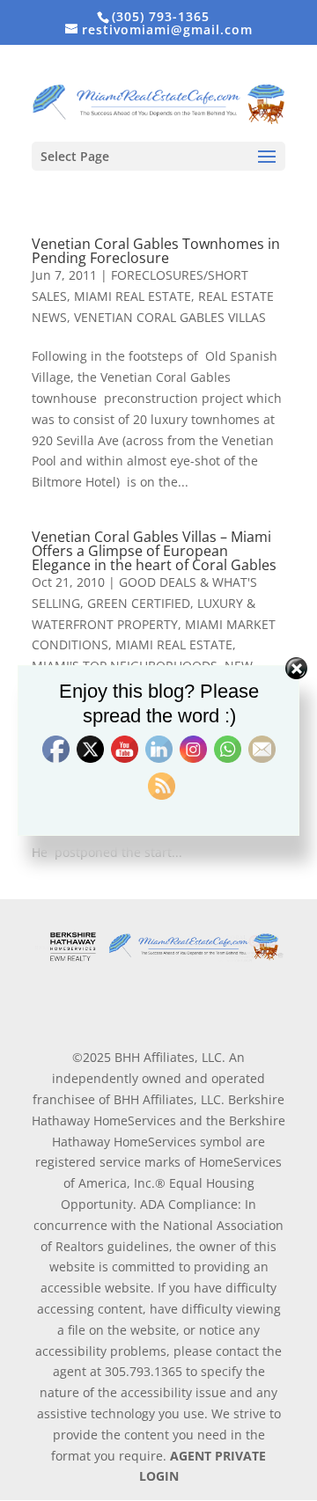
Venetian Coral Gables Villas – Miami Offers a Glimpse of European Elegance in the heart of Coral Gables (154, 551)
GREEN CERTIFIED (138, 603)
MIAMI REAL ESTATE (132, 296)
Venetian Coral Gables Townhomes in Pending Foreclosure (156, 250)
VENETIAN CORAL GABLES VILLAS (170, 317)
